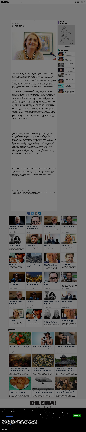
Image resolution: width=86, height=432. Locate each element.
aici (10, 424)
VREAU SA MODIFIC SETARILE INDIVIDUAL (77, 420)
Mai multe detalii (9, 416)
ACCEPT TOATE (77, 415)
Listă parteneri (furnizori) (44, 420)
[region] (43, 420)
